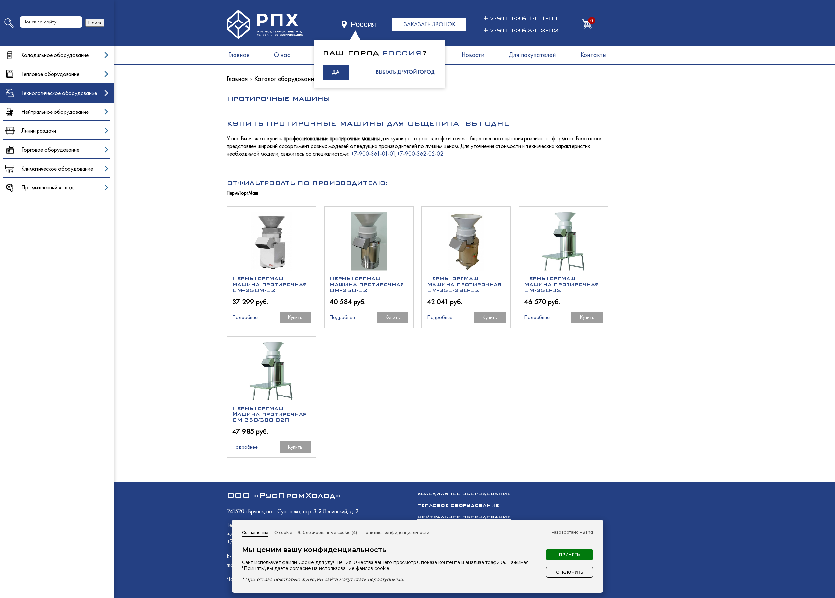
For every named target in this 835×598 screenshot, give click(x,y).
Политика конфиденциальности (396, 532)
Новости (473, 55)
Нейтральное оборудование (464, 517)
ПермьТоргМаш (242, 193)
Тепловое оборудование (458, 505)
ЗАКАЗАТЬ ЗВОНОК (429, 24)
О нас (282, 55)
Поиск (95, 22)
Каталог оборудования (285, 78)
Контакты (594, 55)
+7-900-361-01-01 (521, 18)
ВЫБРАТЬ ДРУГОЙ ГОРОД (405, 71)
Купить (295, 317)
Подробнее (245, 317)
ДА (335, 71)
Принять (569, 554)
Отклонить (569, 572)
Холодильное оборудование (464, 493)
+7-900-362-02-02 (521, 30)
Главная (239, 55)
